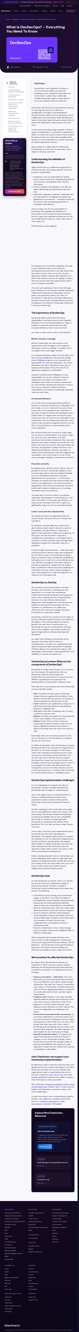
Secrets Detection (10, 1248)
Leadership (31, 1277)
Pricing (60, 11)
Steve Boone (15, 67)
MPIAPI (7, 1256)
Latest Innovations (25, 6)
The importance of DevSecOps (14, 96)
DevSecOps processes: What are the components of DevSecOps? (15, 105)
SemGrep (8, 1283)
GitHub (7, 1272)
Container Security (10, 1242)
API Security (8, 1236)
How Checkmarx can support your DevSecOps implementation (15, 129)
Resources (44, 11)
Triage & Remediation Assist (13, 1216)
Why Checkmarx (34, 11)
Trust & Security (33, 1272)
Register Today (58, 2)
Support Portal (32, 1300)
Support (31, 1249)
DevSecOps (32, 1224)
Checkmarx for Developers (42, 6)
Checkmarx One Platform (12, 1213)
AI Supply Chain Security (36, 1213)
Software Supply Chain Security (38, 1227)
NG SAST (7, 1227)
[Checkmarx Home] (6, 11)
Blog (62, 6)
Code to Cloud (32, 1219)
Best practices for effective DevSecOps (15, 122)
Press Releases (33, 1283)
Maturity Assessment (35, 1252)
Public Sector (9, 1303)
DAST (56, 1075)
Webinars (55, 1239)
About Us (31, 1269)
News (30, 1280)
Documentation (57, 1224)
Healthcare (8, 1297)
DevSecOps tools (14, 118)
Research (70, 6)
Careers (30, 1286)
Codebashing (9, 1259)
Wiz (6, 1286)
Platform (16, 11)
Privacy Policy (15, 177)
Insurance (8, 1300)
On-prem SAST (33, 1238)
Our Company (32, 1289)
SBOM (30, 1230)
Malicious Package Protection (14, 1253)
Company (52, 11)
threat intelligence (45, 358)
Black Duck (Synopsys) (12, 1277)
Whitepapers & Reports (59, 1227)
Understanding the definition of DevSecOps (16, 91)
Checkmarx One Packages (60, 1213)
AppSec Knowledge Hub (59, 1216)
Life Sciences (9, 1309)
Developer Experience (35, 1222)
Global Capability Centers (13, 1306)
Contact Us (31, 1297)
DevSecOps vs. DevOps (16, 100)
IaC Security (8, 1245)
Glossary (55, 1233)
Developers (15, 19)
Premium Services (34, 1246)
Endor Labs (8, 1289)
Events (54, 1230)
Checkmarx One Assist (12, 1219)
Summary (11, 87)
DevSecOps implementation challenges (13, 113)
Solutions (24, 11)
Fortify (7, 1269)
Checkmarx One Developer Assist (15, 1222)
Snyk (6, 1275)
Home (8, 19)
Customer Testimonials (59, 1222)
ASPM (6, 1239)
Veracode (8, 1280)
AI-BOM (30, 1216)
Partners (55, 6)
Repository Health (10, 1250)
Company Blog (56, 1219)
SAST (51, 1075)
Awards (30, 1275)
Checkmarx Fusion (10, 1224)
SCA (61, 1075)
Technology (8, 1311)
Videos (54, 1236)
